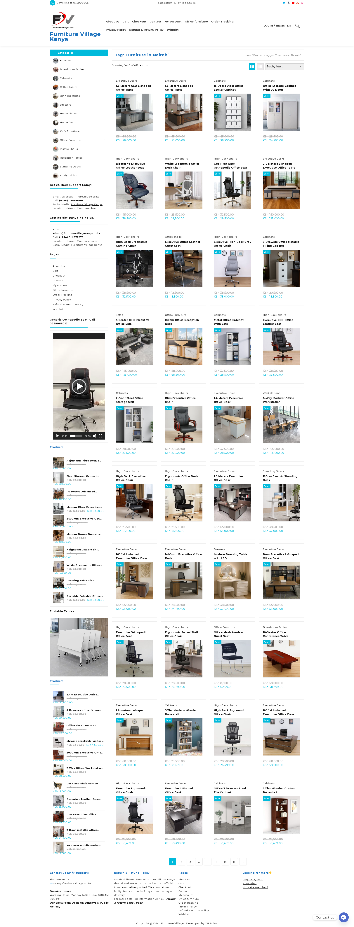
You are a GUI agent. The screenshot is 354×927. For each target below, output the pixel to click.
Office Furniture (70, 140)
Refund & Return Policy (68, 304)
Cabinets (66, 78)
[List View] (260, 66)
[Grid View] (252, 66)
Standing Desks (70, 166)
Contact (58, 280)
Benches (65, 60)
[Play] (57, 436)
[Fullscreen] (100, 436)
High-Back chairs (127, 158)
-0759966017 (81, 2)
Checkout (59, 275)
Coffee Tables (68, 86)
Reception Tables (71, 157)
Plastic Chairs (69, 148)
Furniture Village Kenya (75, 37)
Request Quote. (253, 879)
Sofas (119, 314)
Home (247, 55)
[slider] (76, 436)
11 (234, 861)
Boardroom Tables (72, 69)
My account (60, 285)
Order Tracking (63, 294)
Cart (55, 270)
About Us (59, 266)
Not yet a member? (255, 887)
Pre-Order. (249, 883)
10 (225, 861)
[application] (79, 386)
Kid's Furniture (70, 131)
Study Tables (68, 175)
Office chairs (173, 236)
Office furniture (63, 289)
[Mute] (94, 436)
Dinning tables (70, 95)
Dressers (65, 104)
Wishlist (58, 309)
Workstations (271, 392)
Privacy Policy (62, 299)
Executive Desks (127, 80)
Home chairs (68, 113)
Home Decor (68, 122)
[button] (79, 386)
